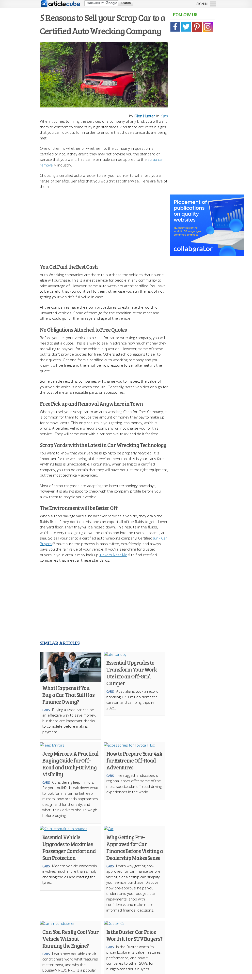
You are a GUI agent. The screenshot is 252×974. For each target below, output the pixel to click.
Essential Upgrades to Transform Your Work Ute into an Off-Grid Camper (131, 673)
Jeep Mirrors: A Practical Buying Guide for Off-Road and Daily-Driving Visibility (70, 764)
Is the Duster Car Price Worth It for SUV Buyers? (134, 935)
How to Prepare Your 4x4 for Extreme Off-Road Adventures (134, 760)
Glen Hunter (144, 115)
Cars (164, 115)
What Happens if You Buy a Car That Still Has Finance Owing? (68, 694)
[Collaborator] (207, 253)
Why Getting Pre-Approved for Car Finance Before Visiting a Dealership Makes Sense (134, 847)
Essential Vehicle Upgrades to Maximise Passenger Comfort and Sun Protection (69, 847)
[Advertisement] (126, 223)
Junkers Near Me (113, 554)
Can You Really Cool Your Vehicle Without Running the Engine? (70, 938)
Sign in (201, 3)
